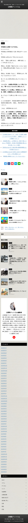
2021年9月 (3, 434)
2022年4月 (4, 416)
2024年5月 (4, 358)
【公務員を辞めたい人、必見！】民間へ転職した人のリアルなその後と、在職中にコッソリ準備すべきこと (14, 136)
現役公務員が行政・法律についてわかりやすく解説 (14, 519)
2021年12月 (4, 426)
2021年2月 (3, 449)
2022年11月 (4, 398)
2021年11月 (4, 429)
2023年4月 (4, 386)
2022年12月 (4, 396)
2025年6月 (4, 353)
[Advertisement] (14, 24)
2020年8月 (4, 464)
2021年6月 (3, 441)
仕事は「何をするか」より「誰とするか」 (14, 227)
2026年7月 (4, 348)
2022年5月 (4, 413)
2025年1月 (3, 355)
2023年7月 (4, 378)
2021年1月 (3, 451)
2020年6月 (4, 469)
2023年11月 (4, 368)
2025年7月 (4, 350)
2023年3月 (4, 388)
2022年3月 (4, 418)
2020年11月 (4, 456)
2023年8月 (4, 375)
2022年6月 (4, 411)
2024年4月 (4, 360)
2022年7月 (4, 408)
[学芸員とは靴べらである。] (15, 163)
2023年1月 (3, 393)
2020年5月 (4, 472)
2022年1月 (3, 423)
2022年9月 (4, 403)
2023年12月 (4, 365)
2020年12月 (4, 454)
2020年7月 (4, 466)
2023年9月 (4, 373)
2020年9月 (4, 461)
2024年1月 (3, 363)
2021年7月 (3, 439)
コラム (3, 169)
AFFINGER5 (21, 521)
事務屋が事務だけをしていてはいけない (14, 156)
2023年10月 (4, 370)
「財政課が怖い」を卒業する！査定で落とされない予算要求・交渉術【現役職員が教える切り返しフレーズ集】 (14, 143)
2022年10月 (4, 401)
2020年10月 (4, 459)
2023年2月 (4, 391)
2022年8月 (4, 406)
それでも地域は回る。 (10, 229)
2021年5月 (3, 444)
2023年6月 (4, 381)
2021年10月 (4, 431)
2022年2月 (4, 421)
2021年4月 (3, 446)
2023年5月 (4, 383)
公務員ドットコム (14, 7)
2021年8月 (3, 436)
